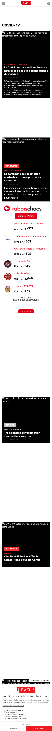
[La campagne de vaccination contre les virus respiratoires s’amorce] (26, 153)
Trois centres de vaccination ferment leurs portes (22, 434)
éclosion (8, 553)
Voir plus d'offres (26, 216)
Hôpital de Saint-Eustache (15, 64)
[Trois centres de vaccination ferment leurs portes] (26, 412)
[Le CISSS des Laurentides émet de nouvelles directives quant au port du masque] (26, 47)
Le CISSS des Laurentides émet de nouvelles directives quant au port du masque (26, 71)
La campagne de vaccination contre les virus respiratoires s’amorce (22, 177)
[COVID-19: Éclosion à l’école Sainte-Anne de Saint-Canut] (26, 537)
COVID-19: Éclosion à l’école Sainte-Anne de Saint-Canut (22, 558)
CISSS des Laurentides (13, 170)
